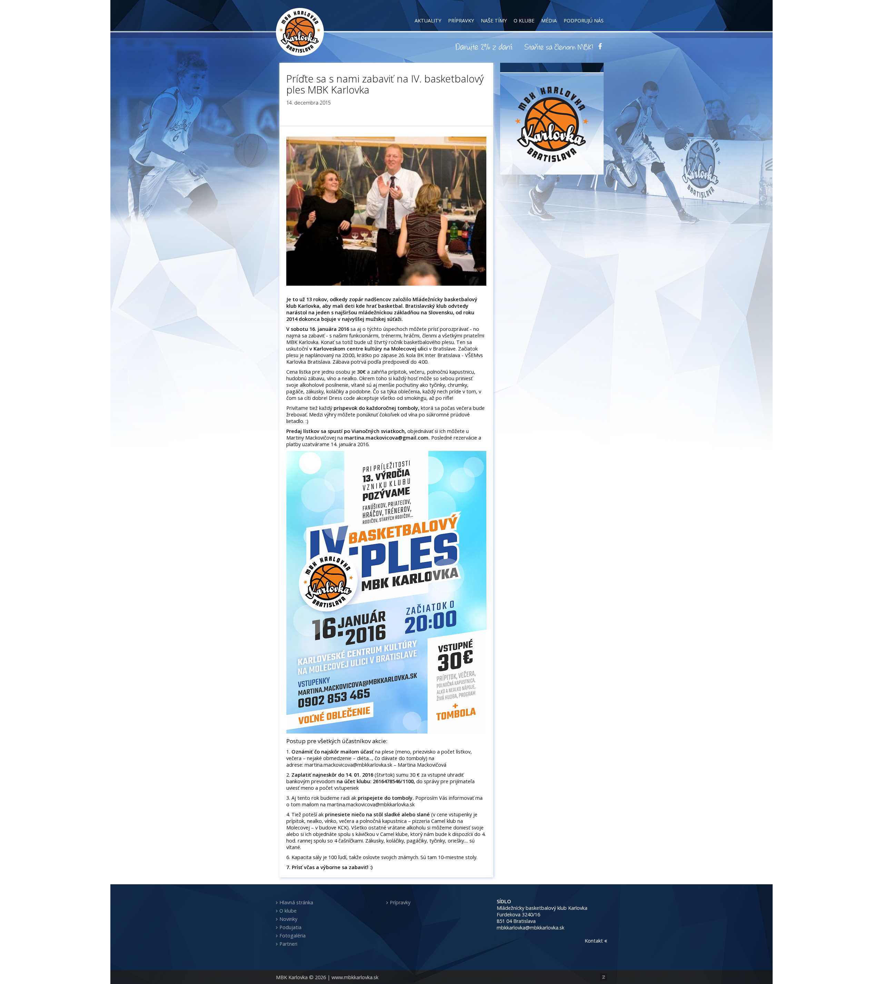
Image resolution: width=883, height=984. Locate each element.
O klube (524, 20)
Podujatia (290, 927)
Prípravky (461, 20)
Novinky (288, 919)
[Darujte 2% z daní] (485, 46)
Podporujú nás (584, 20)
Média (549, 20)
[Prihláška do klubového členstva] (559, 46)
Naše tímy (494, 20)
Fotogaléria (292, 935)
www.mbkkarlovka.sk (354, 977)
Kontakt (594, 940)
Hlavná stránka (296, 902)
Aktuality (428, 20)
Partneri (288, 944)
